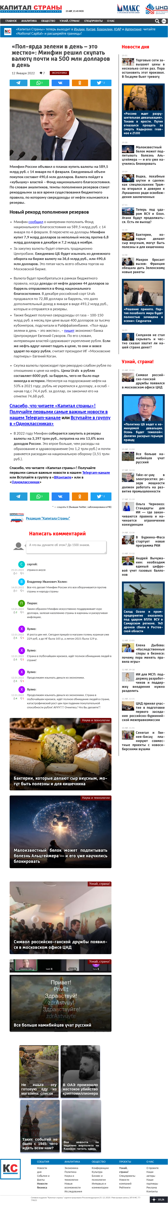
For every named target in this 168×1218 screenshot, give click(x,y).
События (43, 1161)
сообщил (35, 222)
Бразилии (104, 29)
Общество (48, 21)
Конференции (100, 1168)
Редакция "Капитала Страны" (48, 518)
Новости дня (135, 47)
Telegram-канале (96, 473)
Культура (97, 1172)
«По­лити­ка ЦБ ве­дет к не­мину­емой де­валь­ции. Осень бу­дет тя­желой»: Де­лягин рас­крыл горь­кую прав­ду (143, 432)
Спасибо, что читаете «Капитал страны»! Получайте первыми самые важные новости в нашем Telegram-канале (59, 412)
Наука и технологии (96, 720)
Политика (70, 1172)
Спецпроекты (93, 21)
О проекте (152, 1168)
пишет (69, 331)
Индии (79, 29)
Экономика (71, 1168)
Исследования (73, 1191)
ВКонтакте (62, 478)
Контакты (152, 1191)
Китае (90, 29)
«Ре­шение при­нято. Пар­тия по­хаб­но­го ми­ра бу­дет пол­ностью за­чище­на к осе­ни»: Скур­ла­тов (143, 315)
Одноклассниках (26, 482)
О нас (111, 21)
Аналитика (29, 21)
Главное (11, 21)
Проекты (125, 1161)
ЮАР (117, 29)
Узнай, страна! (70, 21)
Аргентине (133, 29)
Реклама (151, 1187)
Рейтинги (125, 1187)
